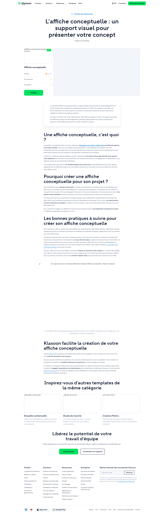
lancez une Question (51, 371)
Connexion (122, 3)
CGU (109, 510)
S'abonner (129, 473)
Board (51, 354)
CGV (96, 510)
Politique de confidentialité (125, 510)
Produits (38, 3)
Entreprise (72, 3)
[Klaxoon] (24, 3)
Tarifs (80, 3)
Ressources (60, 3)
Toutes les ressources (83, 14)
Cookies (137, 510)
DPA (114, 510)
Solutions (48, 3)
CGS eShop (103, 510)
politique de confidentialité (126, 481)
